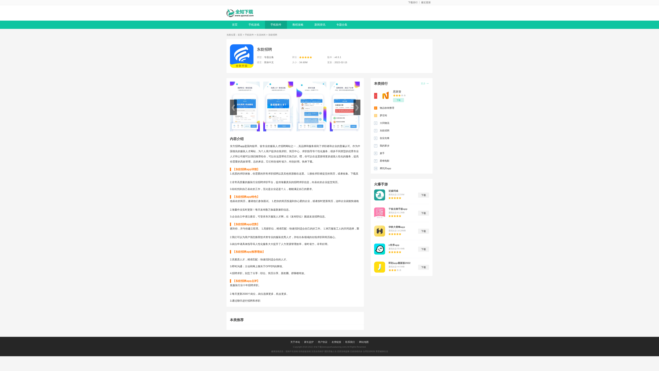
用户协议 (322, 342)
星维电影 (384, 160)
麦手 (382, 153)
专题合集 (341, 24)
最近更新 (426, 2)
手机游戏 (253, 24)
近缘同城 (393, 190)
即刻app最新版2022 (400, 263)
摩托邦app (385, 168)
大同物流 (384, 123)
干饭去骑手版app (398, 208)
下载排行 (413, 2)
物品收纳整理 (387, 107)
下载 (398, 100)
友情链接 (336, 342)
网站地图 (364, 342)
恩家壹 (397, 91)
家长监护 (309, 342)
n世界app (394, 245)
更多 (423, 83)
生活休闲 (261, 34)
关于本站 (295, 342)
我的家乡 (384, 145)
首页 (235, 24)
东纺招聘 (384, 130)
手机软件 (275, 24)
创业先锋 (384, 138)
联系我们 (350, 342)
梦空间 (383, 115)
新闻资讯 (319, 24)
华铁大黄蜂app (397, 227)
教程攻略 (297, 24)
